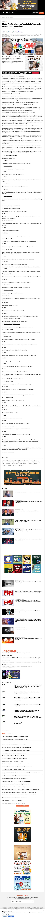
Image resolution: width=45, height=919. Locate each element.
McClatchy (6, 302)
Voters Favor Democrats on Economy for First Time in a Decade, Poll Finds (14, 778)
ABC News (6, 189)
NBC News (6, 176)
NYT (11, 35)
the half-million (17, 135)
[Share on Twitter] (8, 32)
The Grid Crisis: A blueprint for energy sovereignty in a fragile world (13, 803)
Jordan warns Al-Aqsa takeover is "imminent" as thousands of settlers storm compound (17, 766)
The (5, 166)
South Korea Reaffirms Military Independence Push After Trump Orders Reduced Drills (16, 747)
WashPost (4, 36)
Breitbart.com (21, 76)
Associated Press (7, 183)
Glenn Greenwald (21, 152)
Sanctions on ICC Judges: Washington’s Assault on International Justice (14, 742)
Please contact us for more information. (8, 667)
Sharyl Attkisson (14, 152)
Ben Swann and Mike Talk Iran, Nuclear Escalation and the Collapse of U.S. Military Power (26, 692)
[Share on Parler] (16, 32)
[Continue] (33, 901)
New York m (6, 155)
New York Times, (18, 374)
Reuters (25, 374)
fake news (28, 34)
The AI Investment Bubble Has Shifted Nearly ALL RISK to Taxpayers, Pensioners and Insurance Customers (26, 711)
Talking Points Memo (8, 196)
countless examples (27, 145)
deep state (18, 34)
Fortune (5, 313)
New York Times (9, 166)
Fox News (6, 386)
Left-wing (38, 34)
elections (24, 34)
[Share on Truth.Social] (18, 32)
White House (8, 36)
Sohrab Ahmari (30, 152)
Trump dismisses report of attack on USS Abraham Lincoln (12, 800)
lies (41, 34)
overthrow (14, 35)
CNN (5, 21)
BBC (5, 445)
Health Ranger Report (6, 682)
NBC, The (11, 426)
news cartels (4, 35)
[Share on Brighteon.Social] (3, 32)
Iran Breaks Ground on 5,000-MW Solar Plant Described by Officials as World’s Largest (16, 781)
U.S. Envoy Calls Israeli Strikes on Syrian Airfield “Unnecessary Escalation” (14, 758)
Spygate (35, 35)
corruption (11, 34)
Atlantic (7, 295)
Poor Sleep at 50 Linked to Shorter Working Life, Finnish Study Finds (13, 755)
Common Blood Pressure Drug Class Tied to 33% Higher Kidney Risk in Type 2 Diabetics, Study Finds (19, 792)
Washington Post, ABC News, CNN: (13, 324)
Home (3, 21)
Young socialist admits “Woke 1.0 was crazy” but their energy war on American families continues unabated (20, 789)
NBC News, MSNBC (8, 336)
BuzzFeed (6, 160)
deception (14, 34)
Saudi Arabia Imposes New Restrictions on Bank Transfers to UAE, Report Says (15, 786)
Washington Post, (9, 374)
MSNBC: (5, 392)
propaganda (28, 35)
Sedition (32, 35)
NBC (5, 358)
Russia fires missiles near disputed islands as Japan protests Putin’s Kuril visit (15, 739)
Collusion (7, 34)
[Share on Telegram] (11, 32)
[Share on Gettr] (21, 32)
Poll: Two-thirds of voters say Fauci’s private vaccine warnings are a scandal (15, 736)
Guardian (7, 284)
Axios (5, 171)
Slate (5, 341)
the (28, 374)
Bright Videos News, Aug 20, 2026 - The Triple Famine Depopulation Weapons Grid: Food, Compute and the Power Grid (28, 717)
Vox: (5, 368)
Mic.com (5, 409)
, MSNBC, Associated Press (12, 318)
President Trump (23, 35)
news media (9, 35)
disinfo (22, 34)
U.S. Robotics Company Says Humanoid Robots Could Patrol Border (13, 744)
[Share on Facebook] (6, 32)
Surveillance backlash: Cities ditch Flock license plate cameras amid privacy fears (16, 775)
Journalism (32, 34)
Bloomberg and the (12, 208)
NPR (23, 374)
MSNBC (5, 279)
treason (38, 35)
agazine (10, 155)
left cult (35, 34)
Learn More (5, 916)
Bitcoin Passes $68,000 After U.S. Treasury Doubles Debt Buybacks (13, 769)
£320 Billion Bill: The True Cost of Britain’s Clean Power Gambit (12, 761)
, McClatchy (14, 155)
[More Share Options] (23, 32)
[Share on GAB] (13, 32)
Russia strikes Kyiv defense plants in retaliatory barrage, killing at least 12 (14, 797)
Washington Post (9, 290)
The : (8, 273)
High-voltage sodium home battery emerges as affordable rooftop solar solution (16, 750)
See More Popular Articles (22, 805)
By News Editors (5, 28)
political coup (18, 35)
